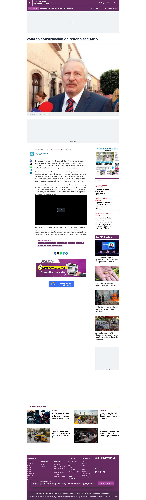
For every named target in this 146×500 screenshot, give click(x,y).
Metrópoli (38, 149)
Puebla (70, 465)
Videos (56, 3)
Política (29, 467)
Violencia (65, 493)
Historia (89, 493)
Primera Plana (68, 8)
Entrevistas (57, 464)
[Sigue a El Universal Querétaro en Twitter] (91, 9)
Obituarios (84, 475)
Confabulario (85, 471)
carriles (59, 245)
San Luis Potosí (72, 461)
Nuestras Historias (59, 466)
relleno (71, 242)
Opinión (99, 181)
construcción (62, 242)
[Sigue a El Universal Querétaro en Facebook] (89, 9)
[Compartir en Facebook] (31, 160)
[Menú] (30, 3)
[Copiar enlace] (31, 173)
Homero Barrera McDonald (101, 186)
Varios (70, 488)
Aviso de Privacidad (83, 484)
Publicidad (72, 493)
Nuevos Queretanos (60, 476)
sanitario (50, 245)
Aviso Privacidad (81, 493)
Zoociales (57, 474)
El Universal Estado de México (73, 470)
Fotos (60, 3)
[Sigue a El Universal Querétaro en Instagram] (94, 9)
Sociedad (30, 461)
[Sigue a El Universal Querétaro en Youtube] (97, 9)
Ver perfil (39, 154)
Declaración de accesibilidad (101, 493)
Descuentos (85, 477)
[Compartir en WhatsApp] (31, 167)
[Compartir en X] (31, 163)
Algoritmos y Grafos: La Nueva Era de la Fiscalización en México (103, 206)
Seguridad (30, 463)
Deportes (30, 475)
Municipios (30, 473)
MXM (51, 3)
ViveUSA (84, 467)
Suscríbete (33, 8)
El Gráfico (84, 461)
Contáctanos (47, 493)
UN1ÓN (83, 469)
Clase (83, 465)
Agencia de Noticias (57, 8)
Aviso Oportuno (45, 8)
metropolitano (43, 242)
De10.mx (84, 463)
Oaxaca (70, 463)
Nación (29, 465)
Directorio (39, 493)
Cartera (29, 469)
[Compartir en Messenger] (31, 170)
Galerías (43, 464)
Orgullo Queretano (59, 468)
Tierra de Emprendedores (59, 471)
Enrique (53, 242)
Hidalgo (70, 467)
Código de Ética (56, 493)
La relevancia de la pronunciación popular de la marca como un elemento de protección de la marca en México (103, 223)
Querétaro (42, 245)
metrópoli (80, 242)
